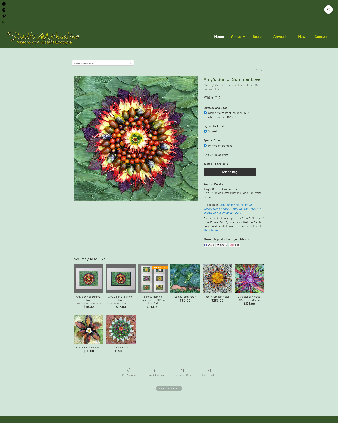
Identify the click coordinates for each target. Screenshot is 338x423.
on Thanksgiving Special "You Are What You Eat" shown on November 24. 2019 (232, 208)
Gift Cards (208, 375)
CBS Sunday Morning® (233, 204)
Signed (212, 131)
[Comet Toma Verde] (185, 278)
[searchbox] (103, 63)
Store (257, 37)
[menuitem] (256, 70)
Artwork (280, 37)
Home (219, 37)
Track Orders (156, 375)
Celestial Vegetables (228, 85)
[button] (328, 9)
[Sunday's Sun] (121, 329)
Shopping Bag (182, 375)
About (236, 37)
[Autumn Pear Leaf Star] (88, 329)
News (302, 37)
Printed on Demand (220, 145)
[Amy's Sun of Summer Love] (88, 278)
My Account (129, 375)
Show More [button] (211, 230)
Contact (320, 37)
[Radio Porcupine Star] (217, 278)
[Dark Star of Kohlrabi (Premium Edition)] (249, 278)
